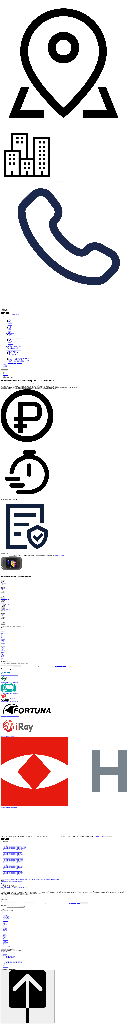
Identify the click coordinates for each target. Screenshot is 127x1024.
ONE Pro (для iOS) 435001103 (15, 363)
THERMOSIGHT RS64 (13, 348)
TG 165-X (10, 326)
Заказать (3, 587)
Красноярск (5, 940)
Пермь (4, 941)
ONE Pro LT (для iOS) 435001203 (15, 359)
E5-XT (9, 331)
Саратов (5, 931)
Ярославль (5, 930)
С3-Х (9, 320)
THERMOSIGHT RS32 (13, 347)
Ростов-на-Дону (6, 916)
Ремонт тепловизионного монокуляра (14, 338)
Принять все (3, 899)
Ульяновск (5, 942)
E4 (9, 332)
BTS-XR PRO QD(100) (13, 352)
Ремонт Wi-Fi (3, 614)
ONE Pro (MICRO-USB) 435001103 (16, 361)
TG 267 (10, 323)
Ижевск (5, 928)
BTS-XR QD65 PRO (13, 351)
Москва (5, 944)
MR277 (10, 334)
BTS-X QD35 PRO (12, 355)
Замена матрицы (4, 593)
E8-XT (9, 328)
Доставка (5, 366)
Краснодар (5, 915)
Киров (4, 943)
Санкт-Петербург (7, 946)
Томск (4, 934)
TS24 (9, 340)
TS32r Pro (10, 344)
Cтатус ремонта (4, 310)
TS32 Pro (10, 341)
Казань (4, 922)
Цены (4, 364)
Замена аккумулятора (5, 609)
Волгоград (5, 925)
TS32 (9, 342)
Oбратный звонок (4, 370)
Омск (4, 938)
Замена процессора (5, 604)
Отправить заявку (17, 555)
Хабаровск (5, 932)
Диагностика (3, 583)
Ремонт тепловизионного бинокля (13, 350)
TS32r (9, 345)
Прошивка (3, 588)
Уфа (4, 923)
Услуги (4, 316)
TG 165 (10, 327)
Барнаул (5, 927)
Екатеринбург (6, 921)
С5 (9, 319)
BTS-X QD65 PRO (12, 354)
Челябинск (5, 919)
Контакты (5, 367)
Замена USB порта (5, 599)
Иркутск (5, 936)
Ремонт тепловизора (10, 317)
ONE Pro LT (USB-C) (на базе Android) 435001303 (19, 358)
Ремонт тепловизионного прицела (13, 346)
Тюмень (5, 935)
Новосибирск (6, 918)
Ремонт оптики (4, 619)
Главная (5, 954)
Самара (4, 937)
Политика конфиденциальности (95, 896)
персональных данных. (60, 555)
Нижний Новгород (7, 917)
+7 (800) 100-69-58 (5, 308)
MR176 (10, 335)
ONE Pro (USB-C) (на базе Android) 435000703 (18, 360)
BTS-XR (10, 353)
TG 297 (10, 322)
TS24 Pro (10, 339)
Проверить (22, 906)
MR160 (10, 336)
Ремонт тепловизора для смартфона (14, 357)
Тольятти (5, 929)
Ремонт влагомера (10, 333)
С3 (9, 321)
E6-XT (9, 329)
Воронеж (5, 924)
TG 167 (10, 325)
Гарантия (5, 365)
